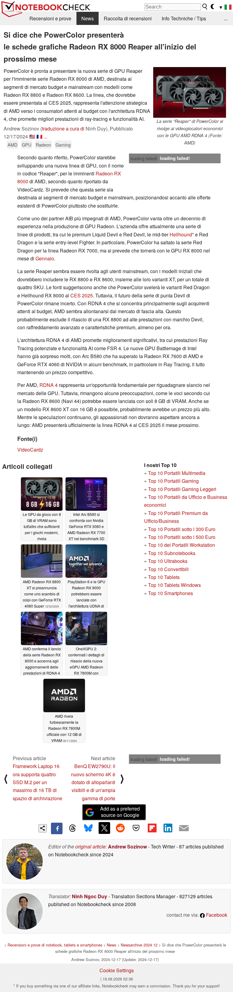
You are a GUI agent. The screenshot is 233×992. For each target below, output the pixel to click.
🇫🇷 (39, 136)
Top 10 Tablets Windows (174, 584)
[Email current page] (184, 828)
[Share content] (43, 828)
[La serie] (189, 92)
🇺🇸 (32, 136)
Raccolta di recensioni (128, 18)
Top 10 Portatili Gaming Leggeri (182, 489)
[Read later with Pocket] (136, 828)
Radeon (43, 144)
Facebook (216, 914)
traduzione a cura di (63, 128)
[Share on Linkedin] (168, 828)
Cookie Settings (117, 970)
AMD (12, 144)
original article (90, 846)
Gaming (63, 144)
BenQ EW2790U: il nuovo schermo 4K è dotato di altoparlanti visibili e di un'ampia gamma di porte (93, 782)
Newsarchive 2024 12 (139, 945)
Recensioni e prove (50, 18)
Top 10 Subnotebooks (171, 553)
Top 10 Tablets (164, 577)
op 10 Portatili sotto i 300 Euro (183, 529)
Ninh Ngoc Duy (89, 896)
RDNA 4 (48, 384)
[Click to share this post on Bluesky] (88, 828)
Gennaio (44, 258)
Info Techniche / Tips (184, 18)
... (226, 18)
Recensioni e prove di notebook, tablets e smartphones (55, 945)
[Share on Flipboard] (152, 828)
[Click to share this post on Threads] (72, 828)
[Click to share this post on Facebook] (56, 828)
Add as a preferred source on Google (120, 811)
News (87, 18)
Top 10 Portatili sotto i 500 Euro (181, 536)
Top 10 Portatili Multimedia (176, 472)
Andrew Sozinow (127, 846)
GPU (26, 144)
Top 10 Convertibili (168, 569)
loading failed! (143, 158)
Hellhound (181, 234)
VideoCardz (30, 449)
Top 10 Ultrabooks (167, 560)
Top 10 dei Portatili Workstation (181, 544)
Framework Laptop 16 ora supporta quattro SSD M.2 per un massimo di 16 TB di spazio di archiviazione (37, 782)
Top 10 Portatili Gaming (173, 480)
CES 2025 (81, 295)
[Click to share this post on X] (104, 828)
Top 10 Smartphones (170, 593)
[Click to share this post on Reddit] (120, 828)
